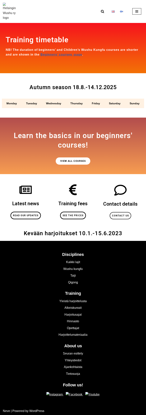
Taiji (73, 275)
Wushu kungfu (73, 268)
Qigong (73, 282)
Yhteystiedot (73, 360)
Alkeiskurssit (73, 307)
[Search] (102, 11)
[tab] (11, 103)
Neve (6, 411)
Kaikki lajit (73, 262)
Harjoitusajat (73, 314)
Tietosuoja (73, 373)
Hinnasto (73, 321)
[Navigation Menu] (136, 11)
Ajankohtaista (73, 367)
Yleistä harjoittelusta (73, 301)
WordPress (36, 411)
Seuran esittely (73, 353)
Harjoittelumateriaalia (73, 334)
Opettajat (73, 328)
